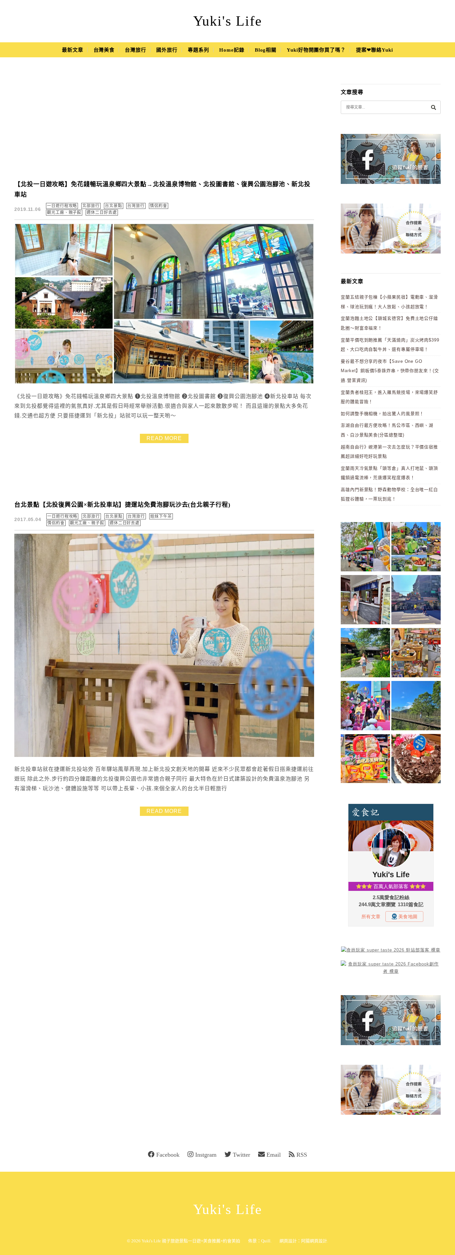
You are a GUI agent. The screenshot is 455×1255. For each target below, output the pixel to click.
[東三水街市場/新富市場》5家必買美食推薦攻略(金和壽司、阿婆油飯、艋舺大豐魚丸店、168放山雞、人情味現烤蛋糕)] (416, 601)
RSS (301, 1154)
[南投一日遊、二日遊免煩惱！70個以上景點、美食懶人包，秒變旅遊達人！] (416, 548)
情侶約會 (158, 206)
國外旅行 (167, 50)
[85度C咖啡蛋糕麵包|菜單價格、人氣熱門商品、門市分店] (416, 760)
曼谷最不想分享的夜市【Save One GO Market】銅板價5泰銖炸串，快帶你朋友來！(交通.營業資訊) (390, 371)
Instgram (206, 1154)
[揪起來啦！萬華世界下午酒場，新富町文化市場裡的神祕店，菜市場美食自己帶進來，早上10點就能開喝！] (416, 654)
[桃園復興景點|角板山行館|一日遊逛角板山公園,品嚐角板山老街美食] (416, 707)
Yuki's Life (227, 21)
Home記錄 (231, 50)
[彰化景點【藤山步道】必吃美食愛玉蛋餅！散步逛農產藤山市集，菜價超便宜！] (365, 548)
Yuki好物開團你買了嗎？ (316, 50)
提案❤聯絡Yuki (374, 50)
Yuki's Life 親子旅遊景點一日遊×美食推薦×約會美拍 (191, 1240)
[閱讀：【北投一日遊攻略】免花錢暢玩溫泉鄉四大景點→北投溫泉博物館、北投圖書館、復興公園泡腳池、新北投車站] (164, 382)
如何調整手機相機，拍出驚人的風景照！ (382, 413)
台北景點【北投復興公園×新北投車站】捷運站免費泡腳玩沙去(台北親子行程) (122, 504)
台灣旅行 (135, 50)
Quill (265, 1240)
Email (273, 1154)
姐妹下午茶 (161, 516)
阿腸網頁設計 (314, 1240)
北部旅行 (91, 206)
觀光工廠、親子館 (64, 212)
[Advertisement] (164, 123)
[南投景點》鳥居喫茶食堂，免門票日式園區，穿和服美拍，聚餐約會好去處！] (365, 654)
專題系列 (198, 50)
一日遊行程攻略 (62, 206)
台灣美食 (104, 50)
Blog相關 (265, 50)
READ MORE (164, 438)
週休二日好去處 (102, 212)
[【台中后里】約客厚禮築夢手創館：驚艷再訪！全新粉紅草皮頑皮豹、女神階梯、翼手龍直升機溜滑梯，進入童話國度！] (365, 707)
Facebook (168, 1154)
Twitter (241, 1154)
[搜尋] (433, 107)
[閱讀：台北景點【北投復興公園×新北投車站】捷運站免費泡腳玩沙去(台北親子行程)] (164, 755)
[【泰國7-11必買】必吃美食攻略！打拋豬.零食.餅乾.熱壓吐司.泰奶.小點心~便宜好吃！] (365, 760)
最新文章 (72, 50)
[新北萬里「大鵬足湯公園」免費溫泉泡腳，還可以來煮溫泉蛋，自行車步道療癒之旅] (365, 601)
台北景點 (113, 206)
